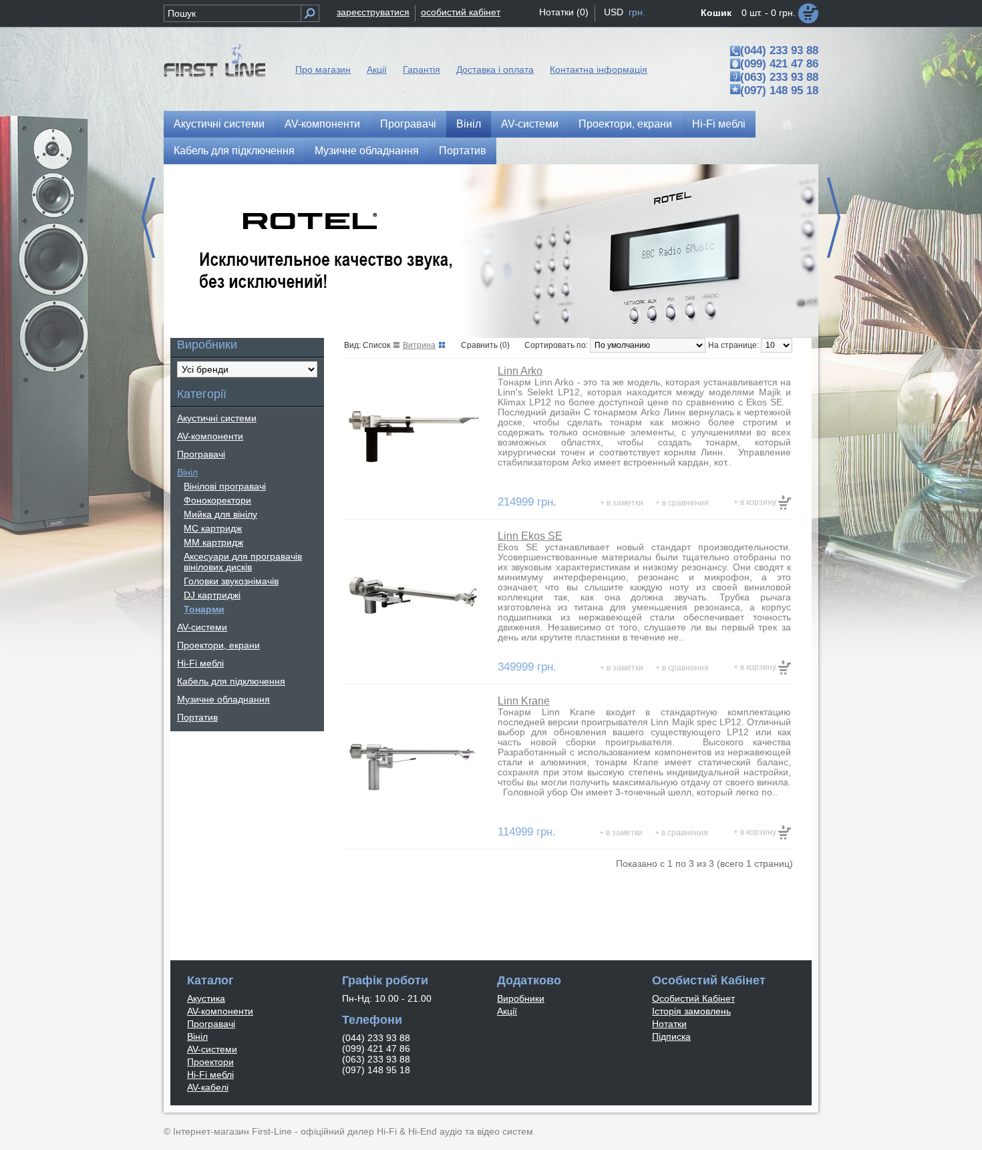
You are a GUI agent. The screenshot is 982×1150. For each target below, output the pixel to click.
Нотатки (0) (564, 12)
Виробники (520, 998)
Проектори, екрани (625, 124)
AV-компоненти (322, 124)
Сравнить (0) (485, 345)
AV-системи (529, 124)
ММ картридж (213, 542)
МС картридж (213, 528)
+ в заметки (621, 503)
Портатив (462, 150)
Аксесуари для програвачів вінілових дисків (243, 561)
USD (613, 12)
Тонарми (204, 609)
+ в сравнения (682, 503)
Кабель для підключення (234, 150)
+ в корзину (755, 502)
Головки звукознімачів (231, 581)
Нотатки (669, 1023)
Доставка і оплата (495, 69)
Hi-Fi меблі (719, 124)
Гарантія (421, 69)
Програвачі (408, 124)
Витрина (419, 345)
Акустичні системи (219, 124)
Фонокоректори (217, 500)
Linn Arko (520, 371)
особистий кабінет (460, 12)
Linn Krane (524, 701)
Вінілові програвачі (225, 486)
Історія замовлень (691, 1011)
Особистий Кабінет (693, 998)
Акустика (206, 998)
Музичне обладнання (367, 150)
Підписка (671, 1036)
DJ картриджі (212, 595)
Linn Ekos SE (530, 536)
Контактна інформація (598, 69)
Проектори (210, 1062)
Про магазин (323, 69)
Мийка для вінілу (220, 514)
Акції (377, 69)
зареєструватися (373, 12)
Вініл (468, 124)
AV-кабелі (207, 1087)
